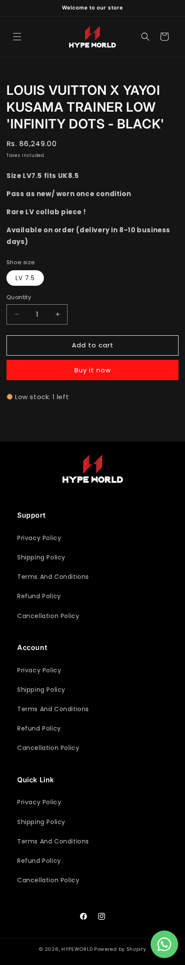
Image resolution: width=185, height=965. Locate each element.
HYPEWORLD (77, 949)
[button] (17, 36)
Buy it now (92, 370)
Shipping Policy (41, 557)
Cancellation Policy (48, 616)
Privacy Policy (39, 538)
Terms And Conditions (53, 576)
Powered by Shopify (120, 949)
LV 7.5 (25, 278)
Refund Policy (39, 596)
